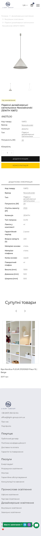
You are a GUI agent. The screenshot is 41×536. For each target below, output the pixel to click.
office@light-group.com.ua (13, 417)
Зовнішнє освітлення (11, 512)
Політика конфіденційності (13, 443)
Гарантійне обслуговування (14, 477)
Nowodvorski (27, 125)
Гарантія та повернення (12, 452)
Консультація (20, 165)
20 (23, 140)
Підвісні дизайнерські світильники (28, 134)
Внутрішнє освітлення (14, 19)
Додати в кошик (20, 159)
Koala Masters (33, 526)
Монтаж (5, 473)
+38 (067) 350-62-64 (9, 413)
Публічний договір (9, 439)
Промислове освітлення (16, 489)
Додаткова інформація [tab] (20, 182)
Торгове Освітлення (10, 499)
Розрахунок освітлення (11, 469)
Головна (4, 16)
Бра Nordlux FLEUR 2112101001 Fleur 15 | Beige (19, 371)
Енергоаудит (7, 464)
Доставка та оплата (10, 447)
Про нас (5, 422)
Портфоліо (6, 426)
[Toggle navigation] (38, 5)
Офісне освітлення (9, 495)
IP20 (25, 208)
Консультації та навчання (12, 482)
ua (24, 5)
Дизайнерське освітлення (23, 16)
